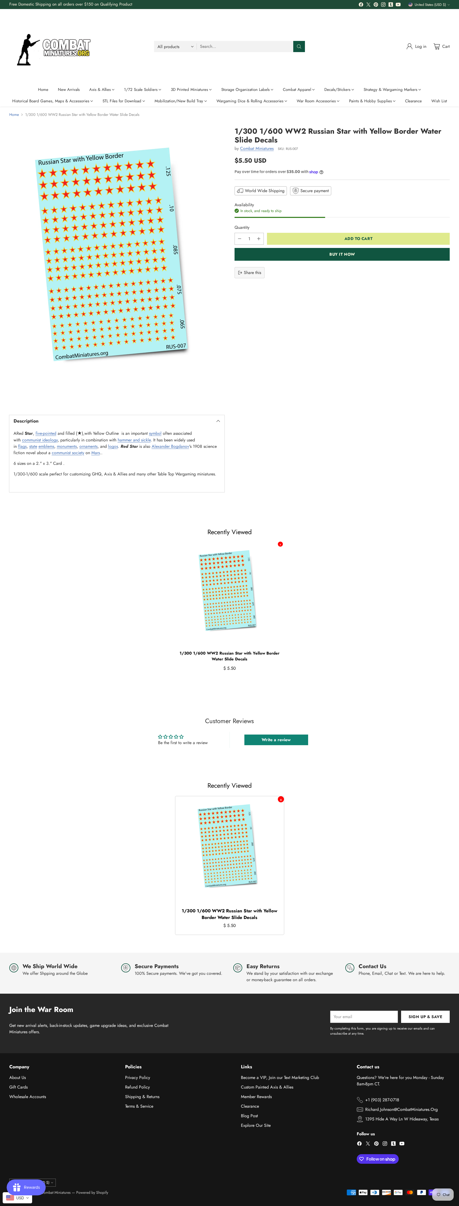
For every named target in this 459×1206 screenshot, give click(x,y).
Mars (95, 453)
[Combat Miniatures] (55, 46)
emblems (46, 446)
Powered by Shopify (92, 1192)
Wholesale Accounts (27, 1097)
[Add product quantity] (259, 238)
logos (113, 446)
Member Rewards (256, 1097)
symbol (155, 433)
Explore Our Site (256, 1125)
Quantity (242, 227)
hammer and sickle (134, 440)
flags (22, 446)
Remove (280, 544)
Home (14, 114)
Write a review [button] (276, 740)
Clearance (250, 1106)
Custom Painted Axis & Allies (267, 1087)
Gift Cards (18, 1087)
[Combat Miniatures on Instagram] (383, 5)
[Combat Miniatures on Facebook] (361, 5)
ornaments (88, 446)
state (33, 446)
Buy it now (342, 254)
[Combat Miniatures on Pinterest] (376, 5)
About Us (17, 1077)
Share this (252, 272)
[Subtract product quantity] (239, 238)
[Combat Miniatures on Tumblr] (390, 5)
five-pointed (46, 433)
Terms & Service (139, 1106)
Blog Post (249, 1116)
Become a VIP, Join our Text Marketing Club (280, 1077)
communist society (68, 453)
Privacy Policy (137, 1077)
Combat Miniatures (257, 148)
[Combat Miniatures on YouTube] (398, 5)
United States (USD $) (430, 4)
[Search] (299, 46)
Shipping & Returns (142, 1097)
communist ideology (40, 440)
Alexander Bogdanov (170, 446)
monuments (67, 446)
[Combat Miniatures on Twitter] (368, 5)
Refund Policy (137, 1087)
